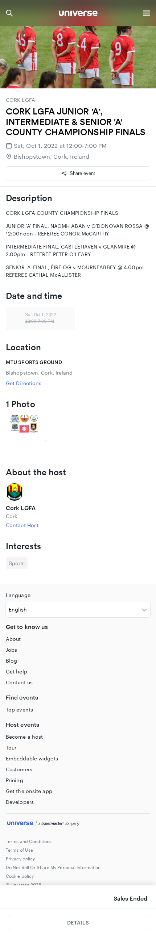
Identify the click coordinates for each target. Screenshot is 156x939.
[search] (9, 13)
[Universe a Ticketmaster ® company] (78, 823)
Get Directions (23, 383)
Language (18, 595)
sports (17, 563)
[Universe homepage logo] (78, 14)
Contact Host (22, 525)
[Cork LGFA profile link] (78, 492)
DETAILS (78, 922)
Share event (82, 173)
